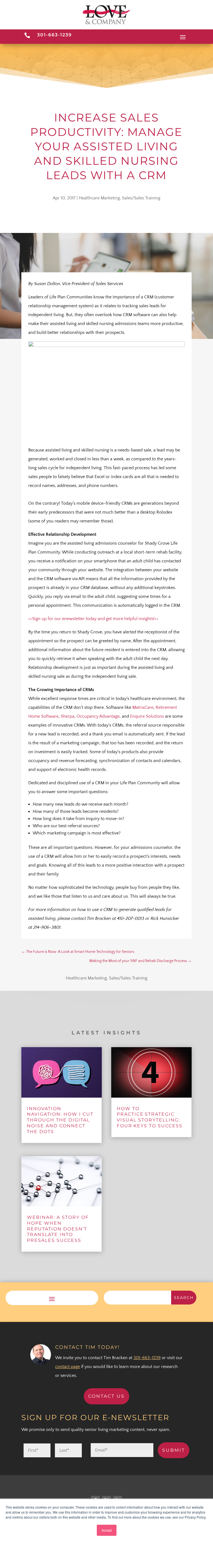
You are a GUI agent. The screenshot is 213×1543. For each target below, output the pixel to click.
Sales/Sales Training (141, 198)
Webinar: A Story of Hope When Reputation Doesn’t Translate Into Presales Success (58, 1229)
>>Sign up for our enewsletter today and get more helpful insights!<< (93, 618)
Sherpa (67, 716)
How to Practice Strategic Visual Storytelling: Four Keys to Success (149, 1117)
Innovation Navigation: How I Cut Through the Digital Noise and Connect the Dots (60, 1120)
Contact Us (106, 1396)
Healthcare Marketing (99, 198)
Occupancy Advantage (98, 716)
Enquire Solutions (147, 716)
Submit (173, 1450)
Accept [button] (107, 1530)
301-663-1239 (54, 34)
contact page (67, 1366)
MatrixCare (142, 707)
